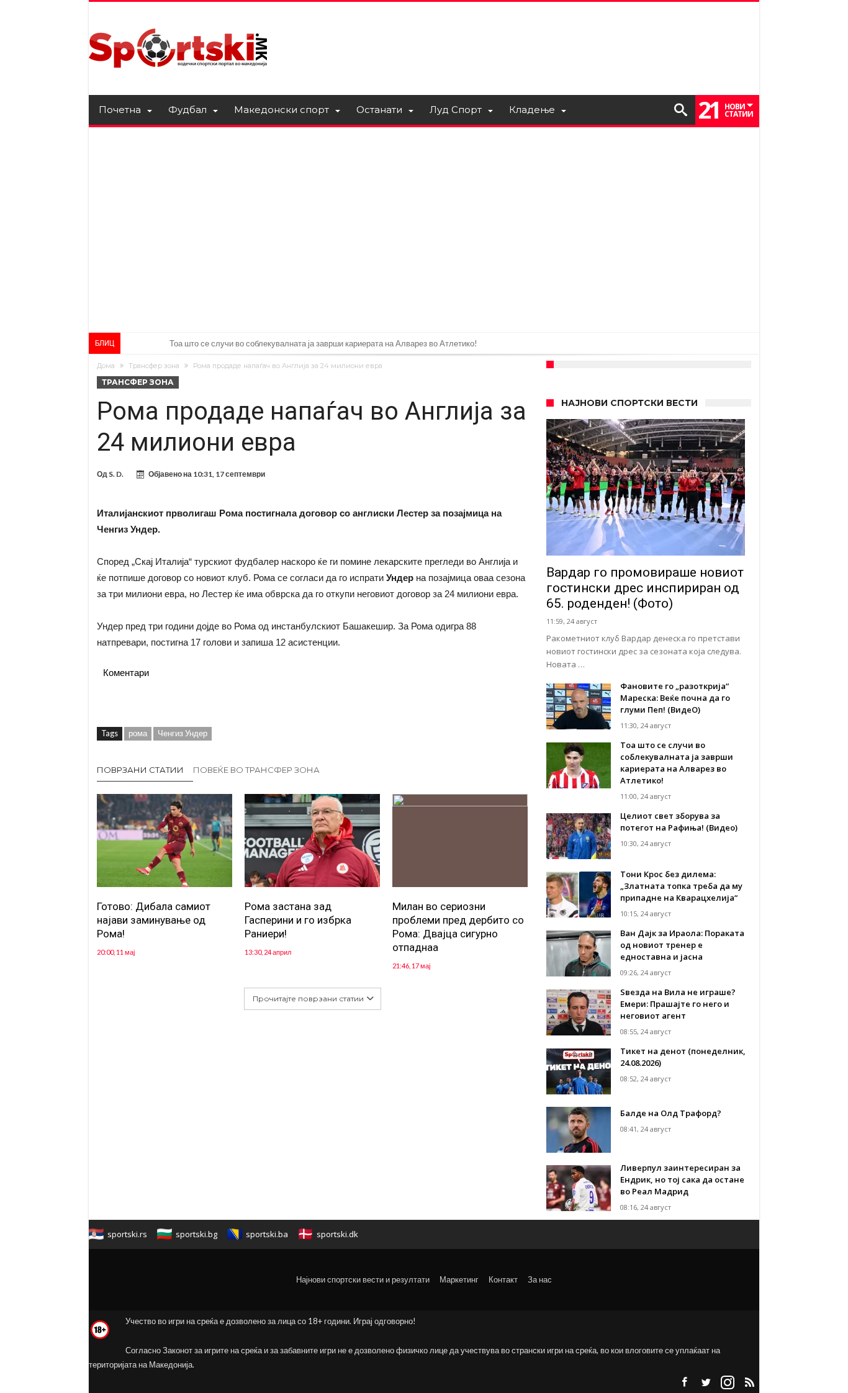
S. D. (116, 474)
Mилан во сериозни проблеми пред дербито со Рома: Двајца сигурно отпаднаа (458, 926)
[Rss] (749, 1383)
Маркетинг (459, 1279)
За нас (540, 1279)
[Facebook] (684, 1383)
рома (138, 733)
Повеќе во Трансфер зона (256, 770)
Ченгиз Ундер (182, 733)
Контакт (503, 1279)
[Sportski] (178, 20)
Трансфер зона (154, 365)
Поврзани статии (140, 770)
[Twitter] (706, 1383)
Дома (106, 365)
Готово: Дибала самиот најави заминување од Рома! (153, 920)
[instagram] (727, 1383)
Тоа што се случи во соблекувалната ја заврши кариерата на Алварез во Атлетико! (323, 343)
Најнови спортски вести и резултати (363, 1279)
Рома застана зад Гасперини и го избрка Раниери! (298, 920)
